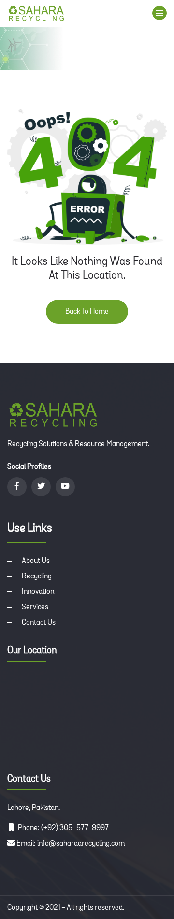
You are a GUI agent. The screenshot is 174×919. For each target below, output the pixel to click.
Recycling (37, 576)
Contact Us (39, 623)
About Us (36, 561)
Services (35, 607)
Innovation (38, 592)
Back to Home (87, 311)
